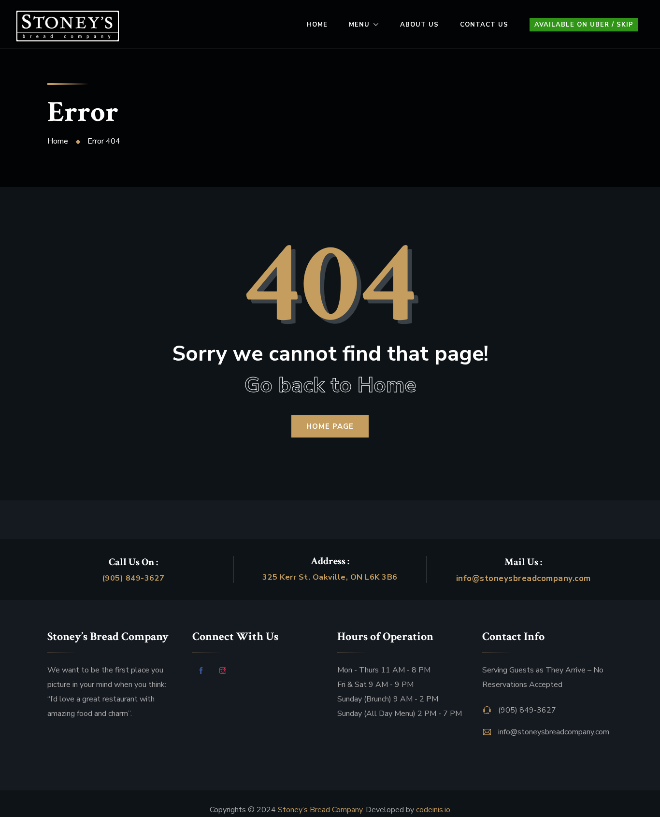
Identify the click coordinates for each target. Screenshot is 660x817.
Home (317, 24)
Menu (359, 24)
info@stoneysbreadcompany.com (523, 578)
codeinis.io (433, 809)
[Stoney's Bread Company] (67, 26)
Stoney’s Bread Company (320, 809)
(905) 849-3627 (133, 578)
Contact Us (484, 24)
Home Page (330, 426)
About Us (419, 24)
